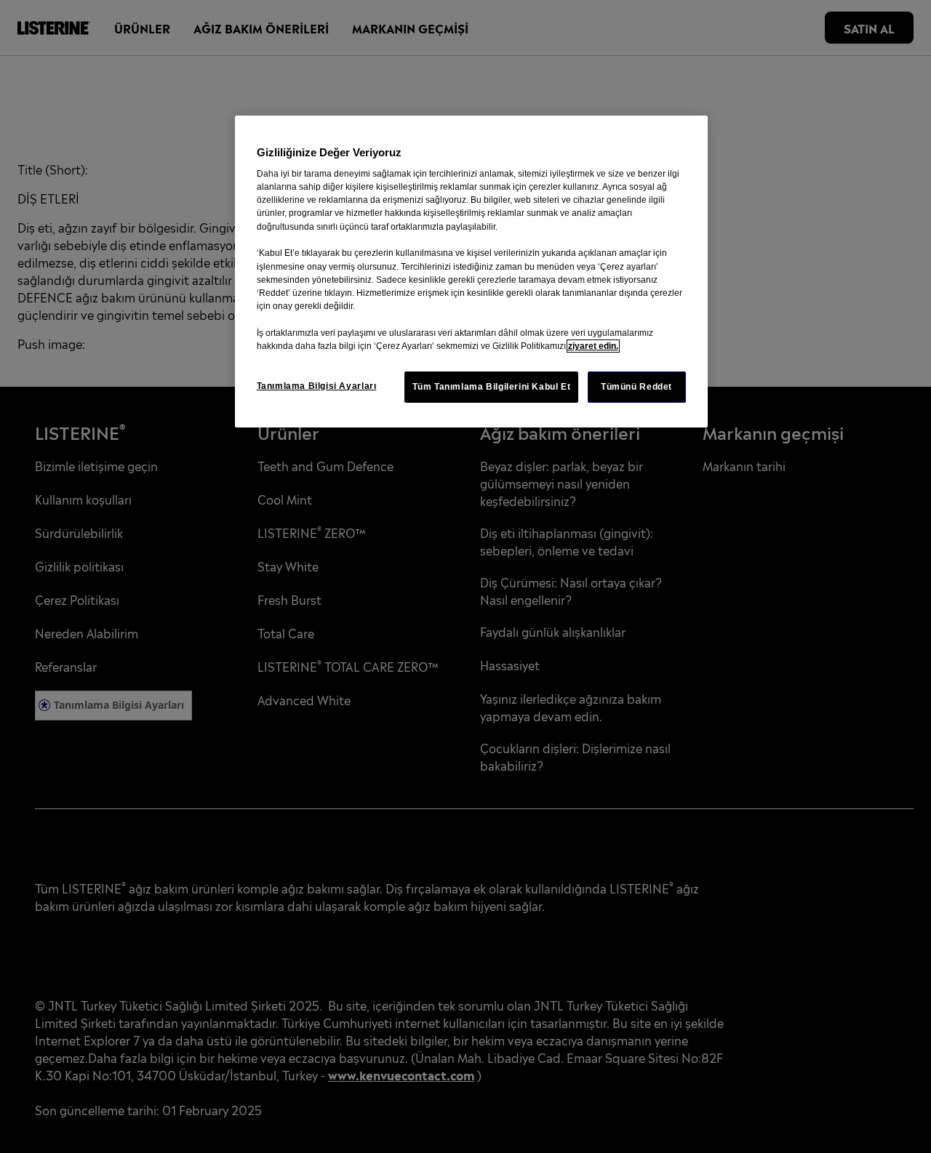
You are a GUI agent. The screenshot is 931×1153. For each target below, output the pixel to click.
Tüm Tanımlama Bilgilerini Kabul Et (491, 387)
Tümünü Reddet (636, 387)
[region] (471, 271)
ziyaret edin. (593, 346)
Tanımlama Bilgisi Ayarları (317, 386)
